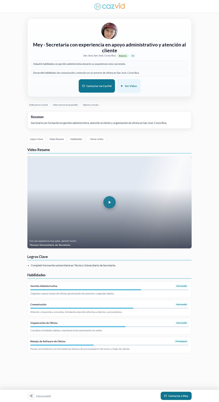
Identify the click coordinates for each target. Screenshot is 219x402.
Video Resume (56, 139)
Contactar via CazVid (99, 85)
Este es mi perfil (43, 396)
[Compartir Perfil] (31, 396)
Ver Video (131, 85)
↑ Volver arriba (96, 139)
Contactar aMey (178, 395)
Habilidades (76, 139)
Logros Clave (36, 139)
